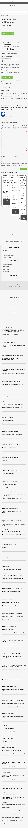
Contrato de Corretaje (6, 541)
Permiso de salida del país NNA (8, 599)
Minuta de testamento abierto (8, 585)
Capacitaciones (6, 266)
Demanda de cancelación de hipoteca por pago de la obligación (13, 400)
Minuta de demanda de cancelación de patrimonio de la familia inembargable (13, 595)
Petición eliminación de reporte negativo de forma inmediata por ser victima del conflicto (12, 338)
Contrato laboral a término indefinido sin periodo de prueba (14, 720)
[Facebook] (12, 3)
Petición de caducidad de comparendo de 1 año (11, 814)
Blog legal (5, 262)
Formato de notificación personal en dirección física (12, 437)
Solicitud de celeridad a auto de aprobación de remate (13, 501)
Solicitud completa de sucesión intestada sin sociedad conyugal (13, 759)
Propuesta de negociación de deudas (9, 387)
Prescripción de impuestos (7, 559)
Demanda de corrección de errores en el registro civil (12, 404)
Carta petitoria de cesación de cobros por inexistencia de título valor (13, 346)
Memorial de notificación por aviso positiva (10, 423)
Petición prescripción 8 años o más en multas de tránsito (13, 804)
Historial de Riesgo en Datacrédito (8, 342)
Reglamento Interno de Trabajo (8, 728)
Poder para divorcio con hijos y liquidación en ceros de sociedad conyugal (13, 780)
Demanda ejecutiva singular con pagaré (10, 491)
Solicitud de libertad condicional (8, 794)
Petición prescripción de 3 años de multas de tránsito (12, 817)
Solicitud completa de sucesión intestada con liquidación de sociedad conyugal (13, 754)
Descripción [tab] (5, 86)
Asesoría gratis (6, 269)
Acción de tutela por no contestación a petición (11, 569)
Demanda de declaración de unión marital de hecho (12, 575)
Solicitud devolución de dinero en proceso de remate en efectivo (13, 512)
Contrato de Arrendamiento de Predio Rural (10, 484)
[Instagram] (14, 278)
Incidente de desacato (6, 566)
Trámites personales (6, 83)
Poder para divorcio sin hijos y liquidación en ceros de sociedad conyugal (13, 776)
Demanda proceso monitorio (5, 193)
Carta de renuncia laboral (7, 741)
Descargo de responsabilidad (8, 255)
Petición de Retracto (6, 487)
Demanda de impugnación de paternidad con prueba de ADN (13, 661)
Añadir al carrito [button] (6, 202)
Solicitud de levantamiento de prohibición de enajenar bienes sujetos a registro (13, 798)
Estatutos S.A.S (5, 547)
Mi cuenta (5, 250)
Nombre (14, 151)
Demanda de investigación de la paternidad (11, 581)
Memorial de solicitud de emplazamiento (10, 431)
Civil (9, 80)
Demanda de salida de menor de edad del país (11, 653)
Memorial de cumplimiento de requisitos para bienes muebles (24, 205)
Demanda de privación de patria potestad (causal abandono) (12, 657)
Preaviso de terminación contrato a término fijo (11, 731)
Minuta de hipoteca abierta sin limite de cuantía (11, 414)
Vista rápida (5, 180)
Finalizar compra (6, 253)
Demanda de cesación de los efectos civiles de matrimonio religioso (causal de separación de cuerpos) (14, 666)
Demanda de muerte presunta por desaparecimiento (12, 578)
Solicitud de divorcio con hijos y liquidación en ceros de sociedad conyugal (13, 772)
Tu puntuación (14, 131)
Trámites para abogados (13, 81)
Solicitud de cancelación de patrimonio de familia (12, 788)
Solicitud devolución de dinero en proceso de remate (12, 498)
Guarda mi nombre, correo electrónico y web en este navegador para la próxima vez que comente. (14, 164)
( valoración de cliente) (6, 56)
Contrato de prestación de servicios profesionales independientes (12, 477)
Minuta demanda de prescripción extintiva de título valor (13, 534)
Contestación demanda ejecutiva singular (10, 457)
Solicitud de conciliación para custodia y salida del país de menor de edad (14, 649)
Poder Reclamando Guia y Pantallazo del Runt (11, 823)
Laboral (17, 80)
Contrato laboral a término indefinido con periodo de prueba (12, 717)
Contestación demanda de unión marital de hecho (12, 637)
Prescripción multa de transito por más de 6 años (12, 820)
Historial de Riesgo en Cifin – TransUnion (10, 334)
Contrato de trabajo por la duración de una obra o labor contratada (13, 725)
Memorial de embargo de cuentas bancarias (11, 410)
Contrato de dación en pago (7, 420)
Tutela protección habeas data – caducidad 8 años (12, 355)
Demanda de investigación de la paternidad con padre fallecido (13, 633)
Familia (12, 80)
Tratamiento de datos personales (8, 366)
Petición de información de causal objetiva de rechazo (13, 373)
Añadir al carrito (7, 77)
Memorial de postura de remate (8, 505)
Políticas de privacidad (7, 257)
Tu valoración (14, 136)
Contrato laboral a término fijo (8, 738)
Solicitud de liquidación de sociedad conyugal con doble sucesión (13, 763)
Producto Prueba (5, 396)
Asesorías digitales (6, 271)
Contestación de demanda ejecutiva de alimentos (12, 674)
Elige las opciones (8, 33)
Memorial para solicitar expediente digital (10, 508)
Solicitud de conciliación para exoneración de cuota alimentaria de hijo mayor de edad (12, 645)
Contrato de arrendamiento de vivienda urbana (11, 463)
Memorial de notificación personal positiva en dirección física (13, 428)
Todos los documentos (7, 264)
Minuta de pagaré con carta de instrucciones (11, 531)
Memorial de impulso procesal (8, 450)
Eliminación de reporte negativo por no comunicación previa (13, 377)
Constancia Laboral (6, 735)
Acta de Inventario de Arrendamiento (9, 481)
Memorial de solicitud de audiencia (9, 447)
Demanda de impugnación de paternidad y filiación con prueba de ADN (13, 641)
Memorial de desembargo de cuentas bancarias (12, 407)
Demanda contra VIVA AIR (7, 537)
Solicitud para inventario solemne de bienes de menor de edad (13, 785)
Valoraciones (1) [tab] (6, 87)
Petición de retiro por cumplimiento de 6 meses (11, 381)
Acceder (19, 7)
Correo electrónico (14, 156)
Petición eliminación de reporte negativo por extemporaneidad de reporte (10, 359)
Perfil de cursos (6, 252)
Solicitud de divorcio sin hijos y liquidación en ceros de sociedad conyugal (13, 767)
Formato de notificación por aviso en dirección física (12, 434)
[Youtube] (15, 3)
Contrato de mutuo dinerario (7, 417)
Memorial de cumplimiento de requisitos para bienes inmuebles (12, 516)
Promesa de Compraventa (7, 454)
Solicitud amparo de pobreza (8, 473)
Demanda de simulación (7, 467)
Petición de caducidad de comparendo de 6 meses (12, 810)
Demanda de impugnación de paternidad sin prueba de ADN (13, 670)
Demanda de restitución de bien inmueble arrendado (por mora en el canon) (13, 495)
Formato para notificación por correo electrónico (11, 444)
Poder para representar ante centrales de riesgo (11, 362)
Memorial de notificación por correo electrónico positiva (13, 441)
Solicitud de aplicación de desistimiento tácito (11, 470)
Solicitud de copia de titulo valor (8, 391)
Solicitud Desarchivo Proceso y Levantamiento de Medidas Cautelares (13, 525)
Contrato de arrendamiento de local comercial (11, 554)
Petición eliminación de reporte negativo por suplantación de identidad (13, 370)
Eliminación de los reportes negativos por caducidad (12, 384)
